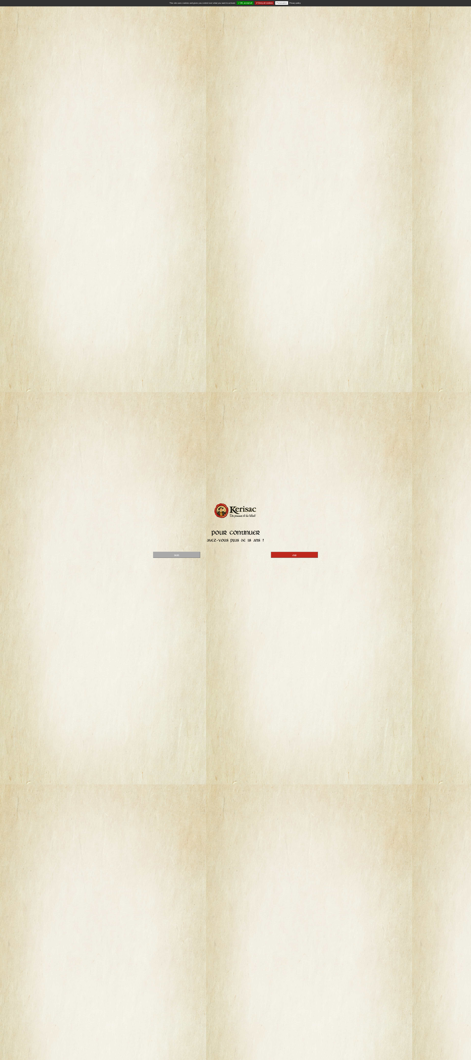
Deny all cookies (265, 3)
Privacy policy (295, 3)
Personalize (281, 3)
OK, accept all (246, 3)
